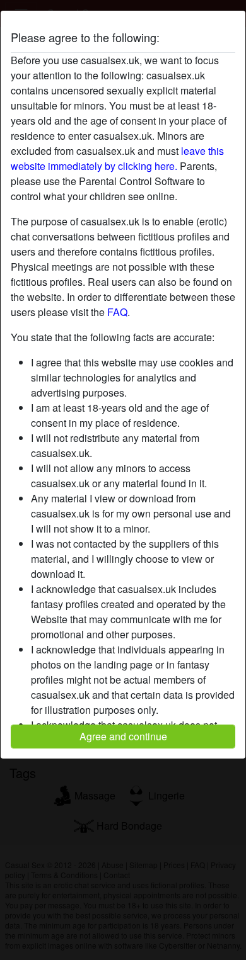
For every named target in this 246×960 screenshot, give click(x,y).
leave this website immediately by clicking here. (117, 158)
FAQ (117, 312)
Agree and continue (123, 736)
